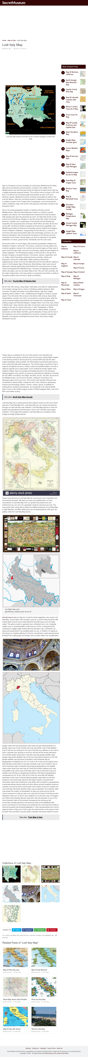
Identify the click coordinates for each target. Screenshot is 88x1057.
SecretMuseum (13, 3)
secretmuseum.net (9, 617)
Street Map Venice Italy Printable (15, 999)
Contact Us (35, 1048)
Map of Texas (66, 300)
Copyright (43, 1048)
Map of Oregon (79, 289)
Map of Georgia (67, 272)
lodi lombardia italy (47, 935)
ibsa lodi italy (24, 935)
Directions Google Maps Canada (70, 207)
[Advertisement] (44, 23)
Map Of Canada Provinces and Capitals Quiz (71, 125)
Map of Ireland (78, 272)
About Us (59, 1048)
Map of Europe (78, 264)
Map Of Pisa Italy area (11, 970)
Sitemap (28, 1048)
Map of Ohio (65, 289)
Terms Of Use (51, 1048)
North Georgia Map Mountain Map (71, 82)
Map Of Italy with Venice (12, 1029)
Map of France (78, 268)
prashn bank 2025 (62, 1053)
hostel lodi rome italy (12, 935)
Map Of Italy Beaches (39, 970)
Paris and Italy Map (38, 999)
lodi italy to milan (35, 935)
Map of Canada (67, 257)
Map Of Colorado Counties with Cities (72, 99)
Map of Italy (7, 48)
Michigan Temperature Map (71, 216)
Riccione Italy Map (38, 1029)
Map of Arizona (79, 246)
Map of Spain (66, 293)
